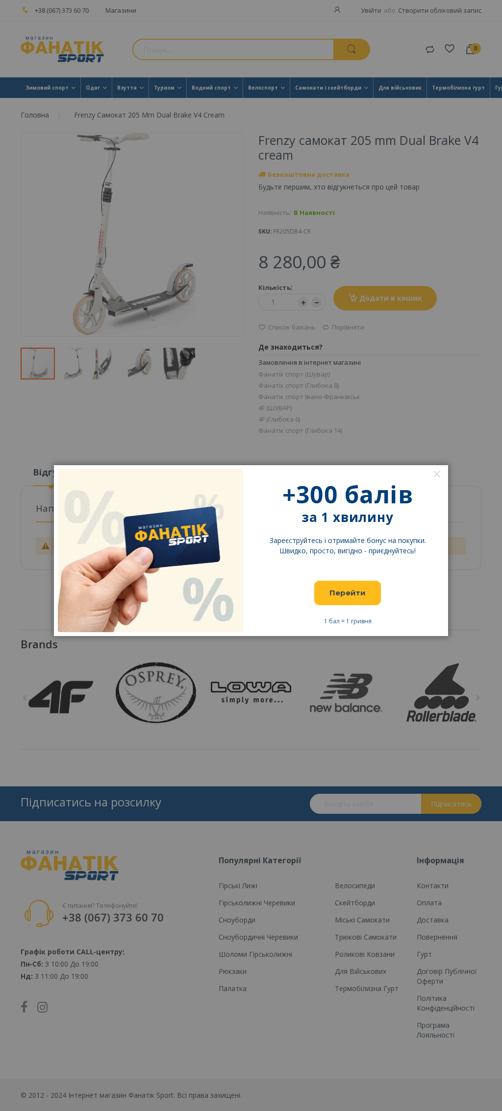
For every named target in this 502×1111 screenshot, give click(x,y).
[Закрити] (437, 474)
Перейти (347, 592)
